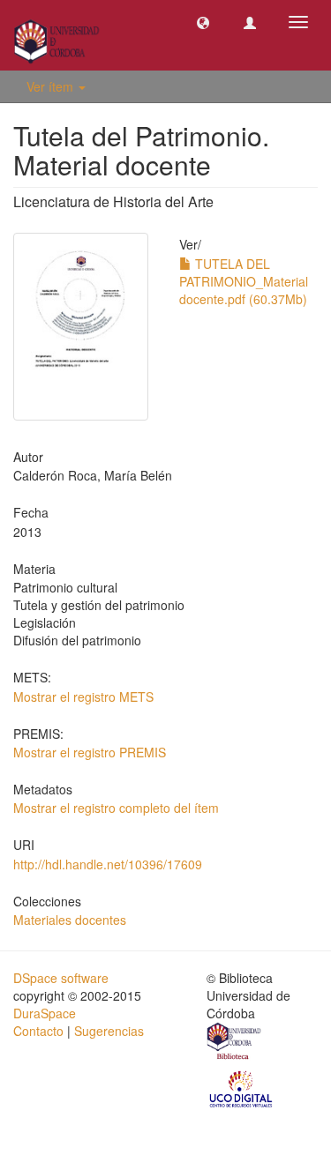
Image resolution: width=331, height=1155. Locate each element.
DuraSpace (44, 1013)
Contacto (38, 1031)
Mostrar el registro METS (83, 696)
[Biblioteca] (235, 1043)
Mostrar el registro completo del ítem (116, 807)
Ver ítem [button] (51, 86)
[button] (203, 22)
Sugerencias (109, 1031)
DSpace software (61, 978)
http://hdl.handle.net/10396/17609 (107, 864)
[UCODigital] (242, 1088)
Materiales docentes (69, 919)
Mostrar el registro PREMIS (89, 752)
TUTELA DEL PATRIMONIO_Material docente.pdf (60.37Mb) (243, 281)
